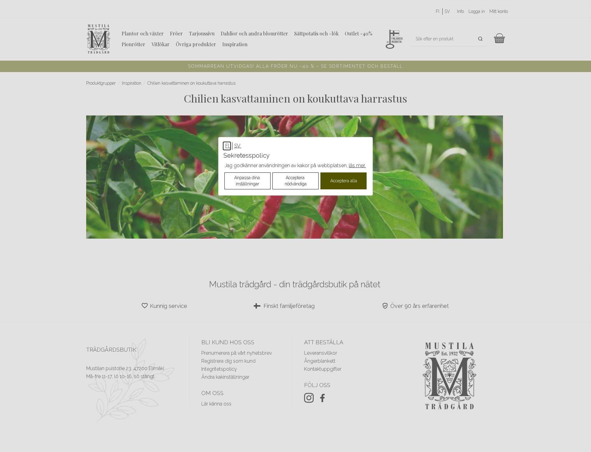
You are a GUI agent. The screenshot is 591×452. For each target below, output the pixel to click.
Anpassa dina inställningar (247, 180)
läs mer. (357, 165)
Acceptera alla (343, 180)
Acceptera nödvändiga (296, 180)
